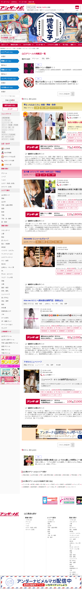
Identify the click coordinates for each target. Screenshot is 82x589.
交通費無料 (26, 487)
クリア (10, 109)
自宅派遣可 (69, 484)
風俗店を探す (14, 44)
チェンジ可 (77, 484)
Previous (4, 29)
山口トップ (4, 44)
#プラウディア (10, 137)
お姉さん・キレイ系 (7, 267)
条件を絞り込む (10, 105)
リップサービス (6, 120)
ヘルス (3, 180)
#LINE (12, 139)
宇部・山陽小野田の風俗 (46, 475)
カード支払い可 (52, 487)
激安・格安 (4, 287)
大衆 (2, 284)
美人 (9, 127)
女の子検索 (7, 152)
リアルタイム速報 (53, 44)
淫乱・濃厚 (4, 301)
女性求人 (14, 2)
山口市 (3, 202)
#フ (3, 137)
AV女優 (16, 125)
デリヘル (4, 127)
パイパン (10, 129)
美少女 (3, 264)
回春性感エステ (6, 311)
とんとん (4, 129)
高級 (2, 281)
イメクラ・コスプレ (7, 250)
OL (2, 271)
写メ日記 (65, 44)
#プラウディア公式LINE (8, 134)
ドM (2, 314)
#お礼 (3, 132)
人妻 (2, 233)
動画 (72, 44)
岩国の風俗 (58, 475)
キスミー (4, 125)
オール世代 (4, 318)
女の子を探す (27, 44)
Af (11, 122)
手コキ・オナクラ (7, 274)
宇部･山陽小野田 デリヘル (9, 343)
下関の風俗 (74, 475)
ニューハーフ (5, 122)
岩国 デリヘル (5, 346)
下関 (2, 215)
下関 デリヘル (5, 353)
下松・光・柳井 (6, 218)
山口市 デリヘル (6, 336)
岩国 (2, 208)
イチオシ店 (7, 164)
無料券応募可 (61, 487)
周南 (2, 198)
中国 (28, 7)
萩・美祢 (4, 222)
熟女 (2, 237)
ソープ (3, 176)
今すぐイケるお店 (9, 156)
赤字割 (32, 484)
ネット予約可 (51, 484)
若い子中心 (4, 297)
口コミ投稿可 (60, 484)
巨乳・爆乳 (4, 291)
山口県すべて (5, 195)
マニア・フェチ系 (7, 277)
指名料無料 (34, 487)
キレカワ (4, 328)
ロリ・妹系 (4, 260)
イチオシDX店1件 (64, 94)
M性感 (3, 247)
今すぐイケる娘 (9, 160)
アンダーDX (22, 2)
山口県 (33, 7)
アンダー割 (39, 44)
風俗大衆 (31, 2)
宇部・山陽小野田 (7, 205)
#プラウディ (5, 139)
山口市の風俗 (34, 475)
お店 (77, 10)
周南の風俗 (26, 475)
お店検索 (7, 148)
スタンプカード (71, 487)
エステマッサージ (7, 257)
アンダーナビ (5, 2)
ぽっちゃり (4, 240)
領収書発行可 (42, 487)
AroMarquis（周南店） (9, 37)
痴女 (2, 304)
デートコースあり (7, 324)
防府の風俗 (66, 475)
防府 (2, 212)
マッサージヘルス (7, 254)
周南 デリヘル (5, 349)
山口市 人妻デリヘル (7, 339)
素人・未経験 (5, 244)
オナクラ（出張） (7, 187)
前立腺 (10, 125)
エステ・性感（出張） (8, 183)
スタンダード (5, 230)
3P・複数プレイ (6, 321)
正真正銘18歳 (5, 118)
